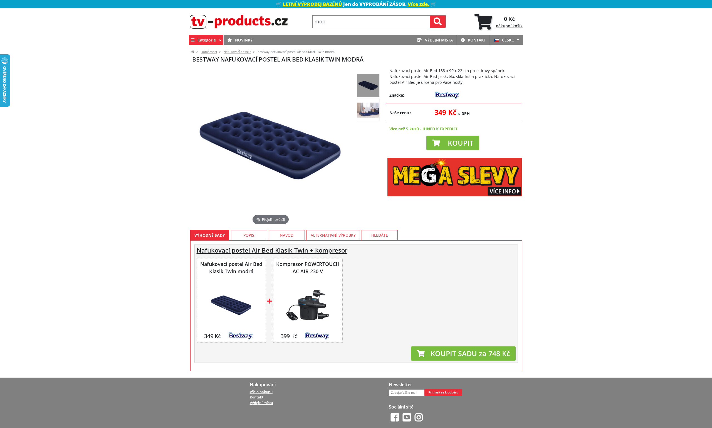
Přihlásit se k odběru (443, 392)
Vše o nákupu (261, 391)
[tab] (498, 21)
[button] (452, 143)
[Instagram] (419, 417)
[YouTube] (407, 417)
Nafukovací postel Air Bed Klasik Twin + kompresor (272, 250)
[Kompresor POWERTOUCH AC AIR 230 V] (308, 305)
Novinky (243, 40)
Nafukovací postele (237, 52)
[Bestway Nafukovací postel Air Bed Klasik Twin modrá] (368, 85)
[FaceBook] (395, 417)
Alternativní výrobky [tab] (333, 235)
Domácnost (209, 52)
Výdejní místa (438, 40)
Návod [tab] (286, 235)
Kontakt (476, 40)
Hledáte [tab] (379, 235)
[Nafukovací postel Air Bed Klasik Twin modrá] (231, 305)
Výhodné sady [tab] (209, 235)
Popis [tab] (248, 235)
